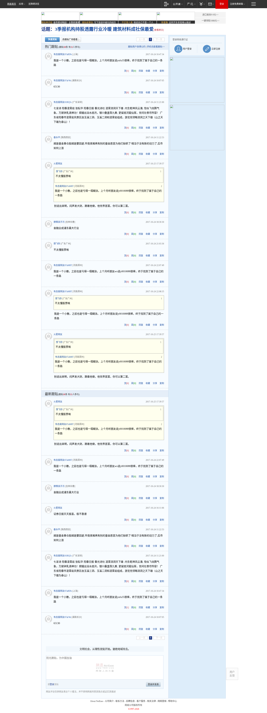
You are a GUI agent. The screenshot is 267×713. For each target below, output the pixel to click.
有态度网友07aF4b (62, 80)
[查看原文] (159, 30)
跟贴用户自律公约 (136, 46)
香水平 (57, 137)
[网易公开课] (177, 4)
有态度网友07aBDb (63, 54)
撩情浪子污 (59, 222)
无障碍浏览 (33, 4)
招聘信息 (130, 701)
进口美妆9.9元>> (210, 14)
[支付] (201, 4)
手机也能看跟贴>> (156, 46)
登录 (222, 4)
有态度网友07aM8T (64, 186)
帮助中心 (172, 701)
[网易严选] (190, 4)
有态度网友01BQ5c (63, 102)
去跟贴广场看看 (70, 39)
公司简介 (109, 701)
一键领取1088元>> (210, 20)
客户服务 (141, 701)
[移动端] (166, 4)
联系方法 (120, 701)
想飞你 (59, 171)
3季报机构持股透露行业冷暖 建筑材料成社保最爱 (104, 29)
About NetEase (96, 701)
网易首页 (11, 4)
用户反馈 (232, 674)
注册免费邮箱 (236, 4)
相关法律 (151, 701)
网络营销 (162, 701)
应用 (21, 4)
